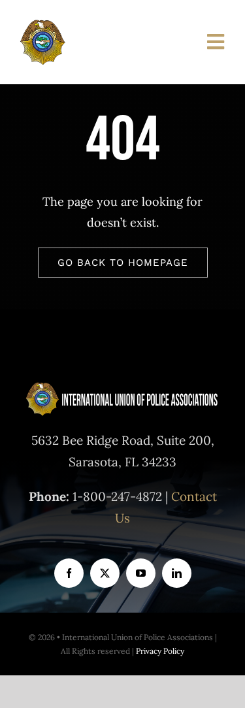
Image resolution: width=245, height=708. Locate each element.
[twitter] (105, 573)
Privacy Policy (160, 651)
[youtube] (140, 573)
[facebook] (69, 573)
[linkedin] (176, 573)
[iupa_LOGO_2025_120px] (87, 25)
